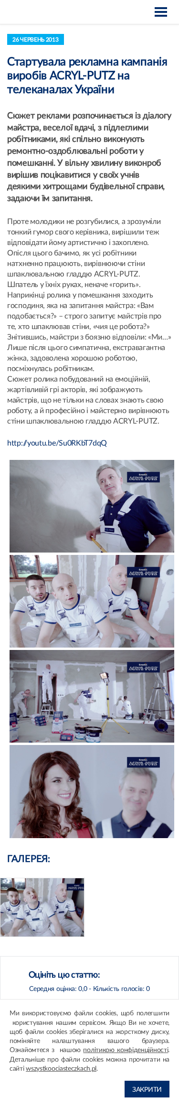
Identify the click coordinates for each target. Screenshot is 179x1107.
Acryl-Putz (30, 12)
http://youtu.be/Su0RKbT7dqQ (57, 443)
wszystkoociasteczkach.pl (61, 1068)
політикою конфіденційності (125, 1050)
